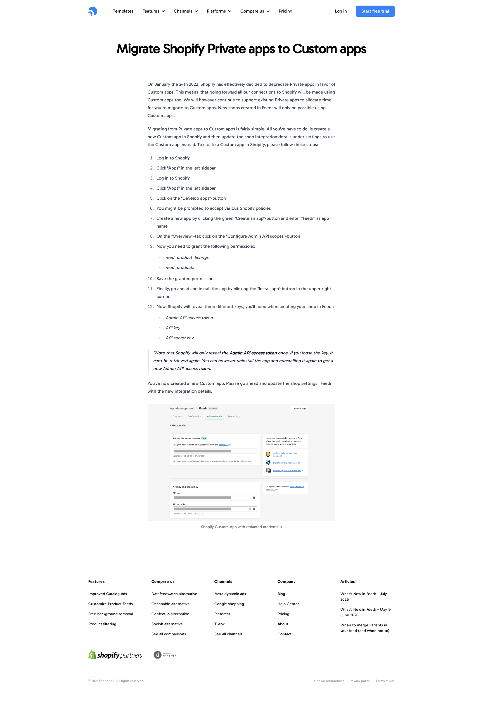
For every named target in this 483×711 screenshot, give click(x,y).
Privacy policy (360, 681)
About (283, 624)
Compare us (252, 11)
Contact (285, 634)
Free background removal (110, 614)
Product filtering (102, 624)
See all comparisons (168, 634)
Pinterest (222, 614)
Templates (123, 11)
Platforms (216, 11)
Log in (341, 11)
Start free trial (375, 11)
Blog (281, 593)
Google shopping (229, 604)
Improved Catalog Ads (107, 593)
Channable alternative (170, 604)
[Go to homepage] (92, 11)
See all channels (228, 634)
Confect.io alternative (170, 614)
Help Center (288, 604)
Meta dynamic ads (230, 593)
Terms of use (385, 681)
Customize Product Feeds (110, 604)
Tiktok (219, 624)
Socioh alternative (167, 624)
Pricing (285, 11)
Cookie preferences (329, 681)
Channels (183, 11)
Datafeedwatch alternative (174, 593)
